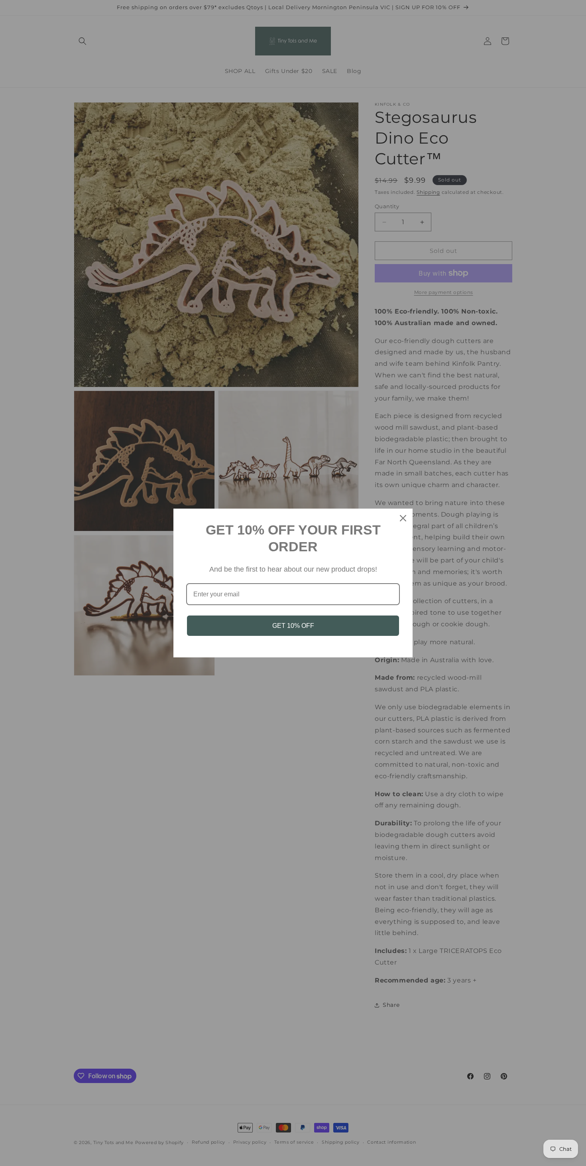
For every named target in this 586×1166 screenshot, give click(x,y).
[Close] (403, 518)
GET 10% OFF (293, 625)
